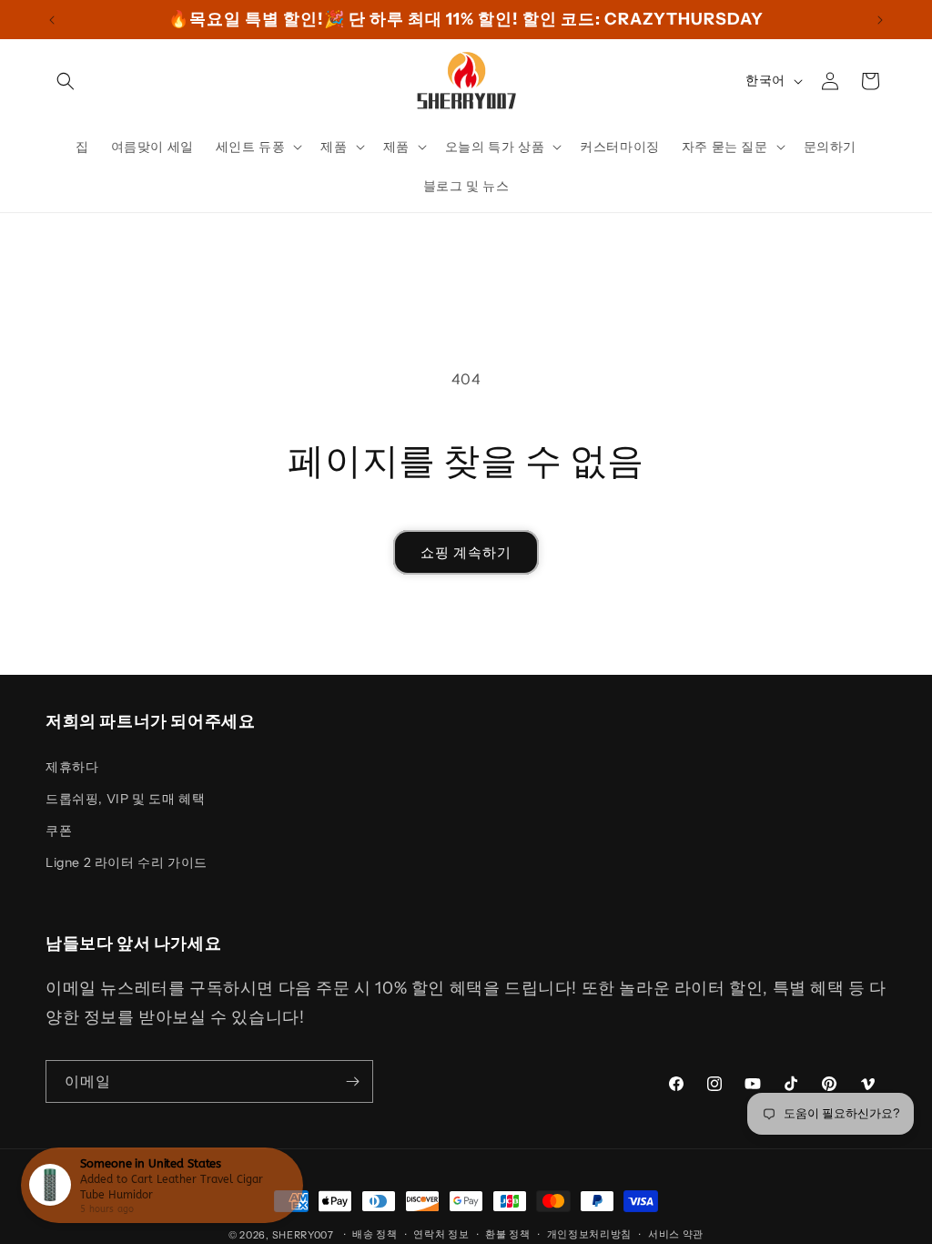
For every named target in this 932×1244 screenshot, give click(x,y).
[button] (66, 81)
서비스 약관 (676, 1234)
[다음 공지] (880, 20)
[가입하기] (352, 1081)
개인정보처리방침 (590, 1234)
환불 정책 (508, 1234)
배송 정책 (375, 1234)
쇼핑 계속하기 (466, 552)
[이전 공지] (52, 20)
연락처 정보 (441, 1234)
